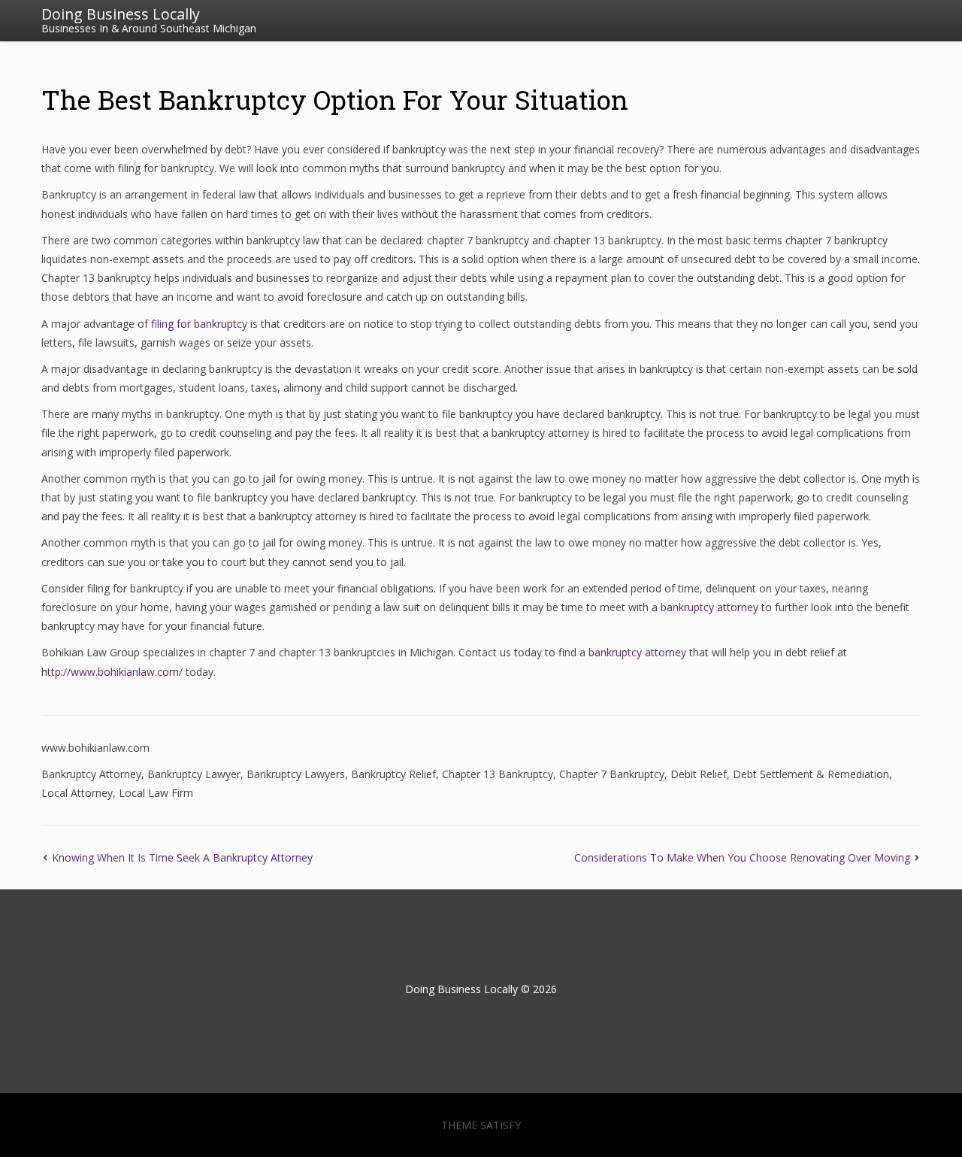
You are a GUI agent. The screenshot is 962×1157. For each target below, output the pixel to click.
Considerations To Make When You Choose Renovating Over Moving (742, 857)
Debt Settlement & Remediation (811, 774)
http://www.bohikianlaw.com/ (112, 672)
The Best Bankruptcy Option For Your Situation (334, 99)
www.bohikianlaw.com (95, 748)
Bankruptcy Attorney (91, 774)
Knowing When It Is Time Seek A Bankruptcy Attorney (182, 857)
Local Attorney (77, 793)
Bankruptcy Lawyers (296, 774)
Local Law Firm (156, 793)
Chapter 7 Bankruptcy (611, 774)
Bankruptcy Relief (393, 774)
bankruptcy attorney (709, 607)
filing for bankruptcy (199, 324)
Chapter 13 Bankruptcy (497, 774)
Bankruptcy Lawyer (193, 774)
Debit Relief (698, 774)
